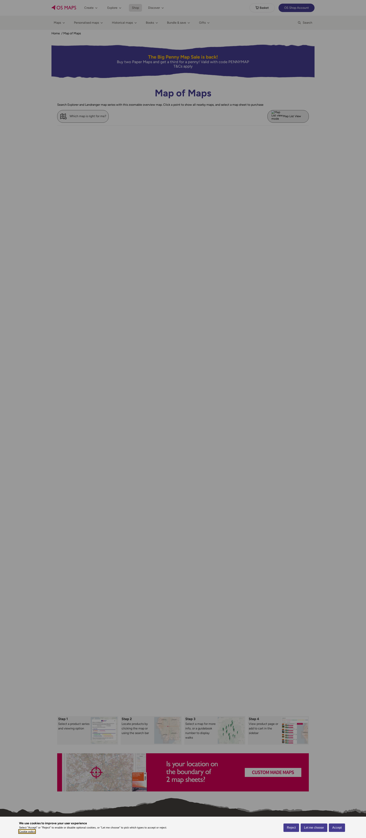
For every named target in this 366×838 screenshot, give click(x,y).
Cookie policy (27, 831)
